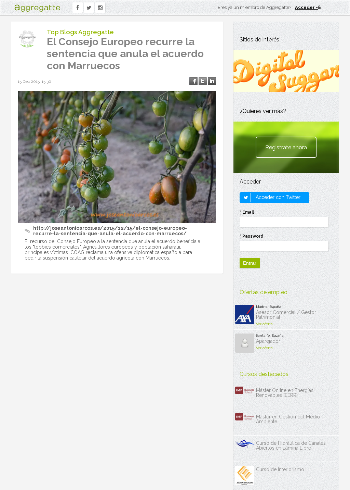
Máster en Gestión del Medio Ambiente (288, 419)
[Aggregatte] (37, 8)
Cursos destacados (264, 374)
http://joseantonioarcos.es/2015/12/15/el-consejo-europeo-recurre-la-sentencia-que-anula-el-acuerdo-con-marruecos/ (110, 230)
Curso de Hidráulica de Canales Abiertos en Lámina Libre (291, 445)
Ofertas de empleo (263, 292)
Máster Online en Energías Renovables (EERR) (284, 393)
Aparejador (268, 341)
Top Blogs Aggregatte (80, 32)
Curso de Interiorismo (280, 469)
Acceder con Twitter (277, 197)
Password (252, 236)
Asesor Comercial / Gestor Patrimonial (286, 315)
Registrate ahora (286, 147)
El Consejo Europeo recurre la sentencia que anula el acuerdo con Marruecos (125, 54)
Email (247, 212)
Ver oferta (264, 324)
